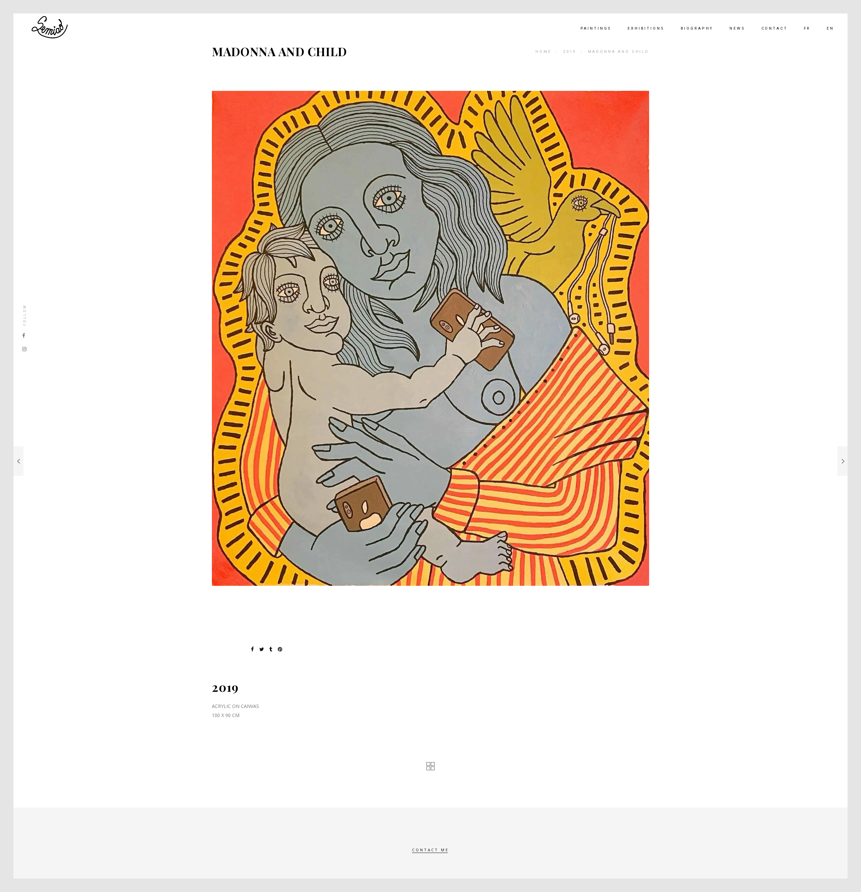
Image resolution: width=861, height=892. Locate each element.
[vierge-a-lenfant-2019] (430, 338)
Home (543, 51)
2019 (569, 51)
